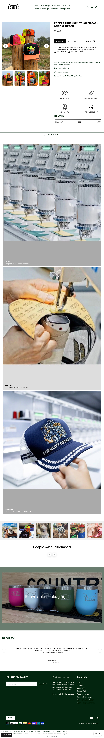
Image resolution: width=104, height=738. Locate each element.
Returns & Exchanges (84, 697)
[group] (7, 78)
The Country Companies (91, 723)
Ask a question (61, 51)
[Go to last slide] (5, 46)
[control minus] (68, 41)
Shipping (80, 685)
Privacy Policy (82, 691)
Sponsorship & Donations (86, 703)
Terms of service (83, 694)
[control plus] (75, 41)
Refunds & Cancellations (86, 700)
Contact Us (81, 688)
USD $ (10, 718)
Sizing (79, 682)
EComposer (54, 736)
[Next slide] (46, 46)
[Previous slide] (4, 651)
